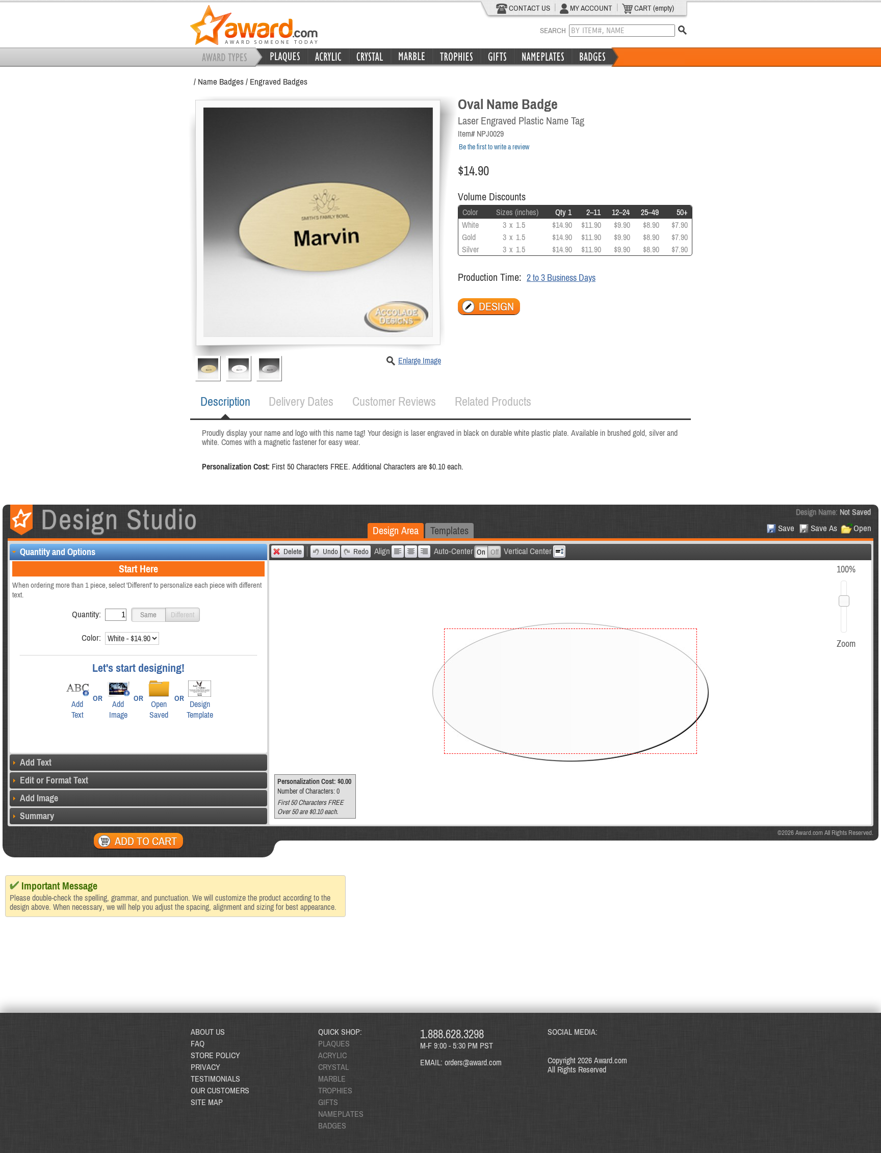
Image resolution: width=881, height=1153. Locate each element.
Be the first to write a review (494, 147)
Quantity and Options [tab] (57, 551)
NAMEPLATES (341, 1113)
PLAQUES (334, 1043)
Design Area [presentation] (396, 530)
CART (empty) (653, 8)
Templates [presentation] (449, 530)
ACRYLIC (332, 1055)
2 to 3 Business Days (561, 277)
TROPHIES (335, 1090)
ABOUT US (208, 1031)
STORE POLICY (215, 1055)
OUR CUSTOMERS (220, 1090)
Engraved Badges (278, 81)
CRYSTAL (333, 1066)
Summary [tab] (37, 815)
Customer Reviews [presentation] (394, 401)
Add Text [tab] (35, 762)
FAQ (197, 1043)
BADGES (332, 1125)
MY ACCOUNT (590, 8)
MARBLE (332, 1078)
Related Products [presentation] (493, 401)
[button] (148, 615)
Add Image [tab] (39, 798)
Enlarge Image (419, 360)
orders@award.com (473, 1062)
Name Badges (221, 81)
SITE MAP (207, 1102)
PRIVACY (205, 1066)
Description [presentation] (225, 401)
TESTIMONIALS (215, 1078)
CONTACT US (528, 8)
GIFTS (328, 1102)
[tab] (225, 401)
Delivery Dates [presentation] (301, 401)
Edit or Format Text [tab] (54, 780)
